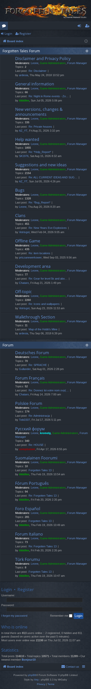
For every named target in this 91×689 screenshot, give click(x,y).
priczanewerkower (30, 257)
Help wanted (27, 139)
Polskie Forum (28, 403)
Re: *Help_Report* (40, 151)
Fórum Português (32, 483)
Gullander (25, 368)
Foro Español (27, 508)
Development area (33, 266)
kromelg (45, 433)
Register (25, 33)
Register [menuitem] (88, 26)
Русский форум (30, 429)
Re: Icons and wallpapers (44, 303)
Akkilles (24, 100)
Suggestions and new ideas (41, 165)
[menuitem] (70, 666)
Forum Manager (77, 63)
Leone (34, 63)
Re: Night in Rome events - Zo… (49, 96)
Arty (36, 679)
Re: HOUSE (36, 444)
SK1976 (24, 155)
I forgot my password (14, 615)
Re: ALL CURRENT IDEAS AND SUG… (53, 177)
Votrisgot (24, 232)
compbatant (27, 449)
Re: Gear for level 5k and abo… (48, 278)
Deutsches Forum (32, 352)
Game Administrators (53, 63)
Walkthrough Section (35, 317)
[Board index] (45, 11)
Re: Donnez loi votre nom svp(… (49, 390)
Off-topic (23, 291)
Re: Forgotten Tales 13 (43, 495)
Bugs (20, 190)
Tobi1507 (24, 419)
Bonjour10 (29, 659)
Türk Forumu (27, 559)
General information (34, 84)
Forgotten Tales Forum (21, 50)
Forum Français (30, 378)
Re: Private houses (40, 126)
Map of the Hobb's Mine (43, 329)
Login (8, 33)
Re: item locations (39, 253)
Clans (20, 215)
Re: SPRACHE (38, 364)
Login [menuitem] (80, 26)
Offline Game (27, 241)
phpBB (32, 675)
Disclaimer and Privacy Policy (43, 58)
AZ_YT (23, 130)
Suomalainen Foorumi (36, 458)
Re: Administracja (39, 415)
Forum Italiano (29, 534)
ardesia (23, 75)
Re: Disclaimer (38, 70)
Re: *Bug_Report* (39, 202)
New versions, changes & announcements (39, 112)
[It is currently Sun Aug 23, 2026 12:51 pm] (86, 41)
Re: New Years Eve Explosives (48, 227)
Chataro (24, 282)
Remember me (59, 615)
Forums (5, 26)
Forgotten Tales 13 (40, 470)
